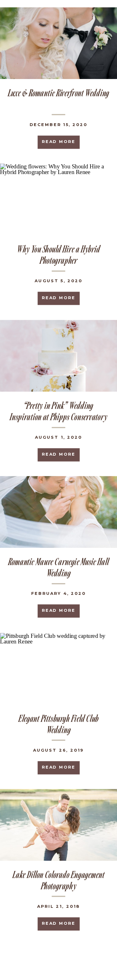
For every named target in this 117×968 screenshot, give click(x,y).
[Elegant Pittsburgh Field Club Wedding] (58, 669)
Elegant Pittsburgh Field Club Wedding (58, 724)
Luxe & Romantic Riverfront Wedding (58, 92)
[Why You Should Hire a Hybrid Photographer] (58, 199)
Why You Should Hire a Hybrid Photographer (58, 254)
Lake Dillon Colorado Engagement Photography (58, 880)
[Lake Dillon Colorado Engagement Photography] (58, 825)
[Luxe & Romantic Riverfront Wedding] (58, 43)
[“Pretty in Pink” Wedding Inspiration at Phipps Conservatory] (58, 356)
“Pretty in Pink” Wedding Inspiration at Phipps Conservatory (58, 411)
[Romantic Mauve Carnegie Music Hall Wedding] (58, 512)
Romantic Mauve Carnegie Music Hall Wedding (58, 567)
